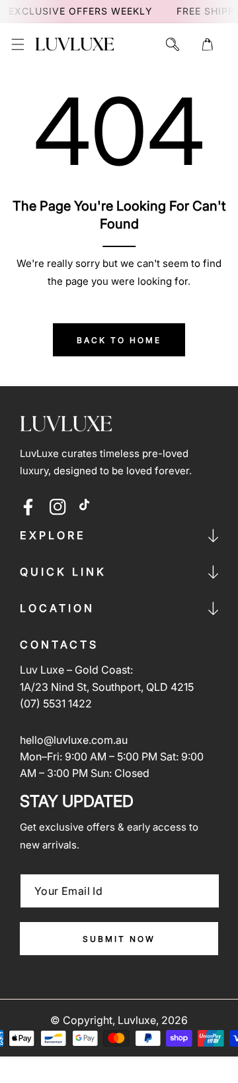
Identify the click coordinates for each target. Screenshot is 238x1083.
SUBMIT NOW (119, 939)
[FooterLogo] (66, 423)
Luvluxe (137, 1020)
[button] (17, 44)
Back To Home (119, 340)
